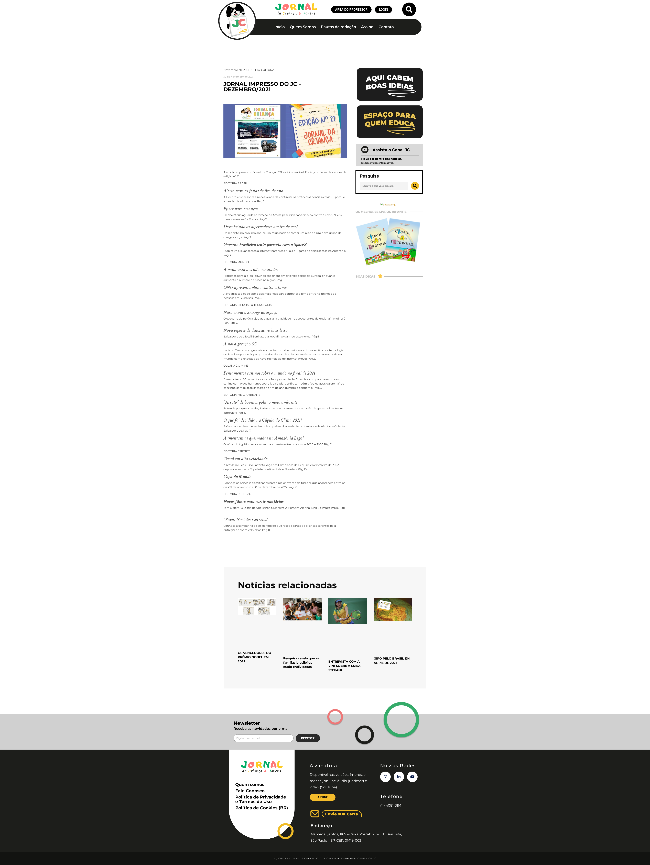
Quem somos (249, 784)
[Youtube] (412, 777)
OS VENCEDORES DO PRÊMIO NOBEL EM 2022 (254, 657)
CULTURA (267, 70)
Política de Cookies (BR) (261, 807)
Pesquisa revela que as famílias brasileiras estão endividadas (301, 662)
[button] (409, 9)
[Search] (415, 186)
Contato (386, 27)
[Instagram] (385, 777)
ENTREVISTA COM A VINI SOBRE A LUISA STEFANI (344, 666)
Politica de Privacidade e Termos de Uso (260, 799)
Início (279, 27)
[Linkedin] (399, 777)
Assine (367, 27)
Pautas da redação (338, 27)
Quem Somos (303, 27)
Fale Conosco (250, 790)
